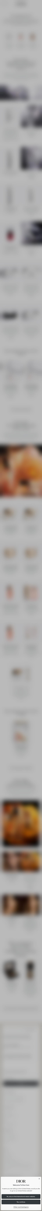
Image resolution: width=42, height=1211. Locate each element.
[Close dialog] (39, 1179)
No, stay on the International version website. (21, 1196)
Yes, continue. (21, 1202)
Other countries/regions (21, 1207)
